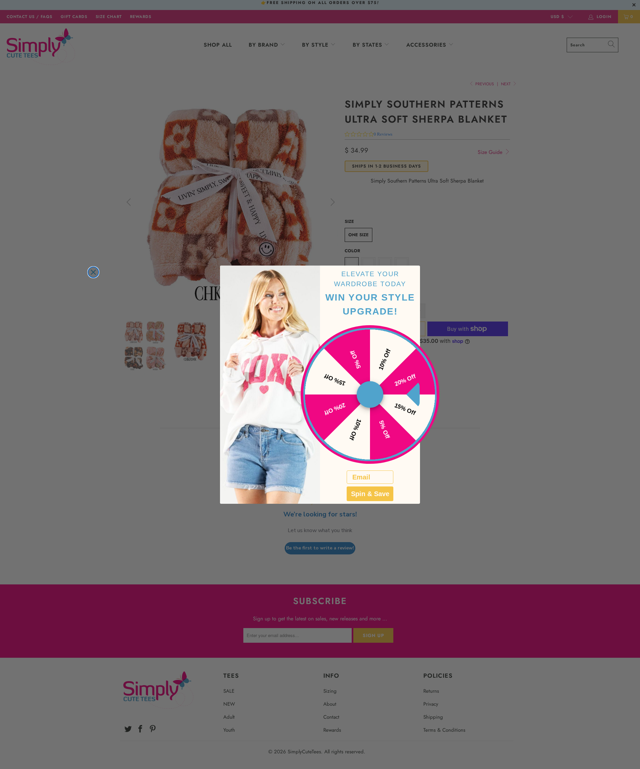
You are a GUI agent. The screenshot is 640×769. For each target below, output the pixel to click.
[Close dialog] (93, 272)
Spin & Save (370, 493)
